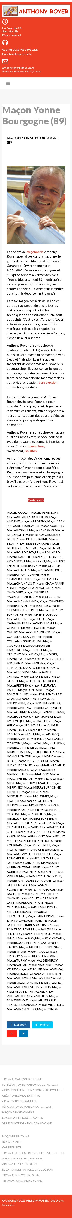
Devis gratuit (36, 500)
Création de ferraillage (19, 1101)
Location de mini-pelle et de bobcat (28, 1169)
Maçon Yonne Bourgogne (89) (23, 1117)
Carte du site (11, 1147)
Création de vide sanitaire (21, 1095)
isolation (31, 451)
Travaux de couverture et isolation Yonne (33, 1152)
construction (48, 382)
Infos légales (11, 1141)
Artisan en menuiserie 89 (19, 1164)
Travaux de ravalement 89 (20, 1175)
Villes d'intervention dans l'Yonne (27, 1123)
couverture (36, 446)
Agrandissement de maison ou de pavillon (32, 1090)
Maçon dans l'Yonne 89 (18, 1112)
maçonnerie (35, 252)
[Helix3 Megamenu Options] (8, 83)
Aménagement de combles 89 (22, 1158)
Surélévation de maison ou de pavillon (30, 1084)
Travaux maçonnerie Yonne (22, 1079)
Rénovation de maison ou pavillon (27, 1106)
